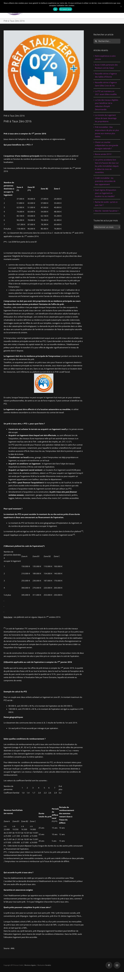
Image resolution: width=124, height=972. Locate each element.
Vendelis (48, 965)
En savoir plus (65, 9)
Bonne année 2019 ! (103, 154)
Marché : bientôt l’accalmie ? (106, 211)
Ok (55, 9)
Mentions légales (30, 965)
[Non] (121, 6)
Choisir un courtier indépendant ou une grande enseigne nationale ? (106, 145)
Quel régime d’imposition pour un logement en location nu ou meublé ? (105, 193)
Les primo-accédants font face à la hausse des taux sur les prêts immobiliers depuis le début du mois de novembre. (107, 165)
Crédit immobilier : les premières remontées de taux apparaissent (105, 181)
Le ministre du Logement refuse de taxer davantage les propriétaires (105, 118)
